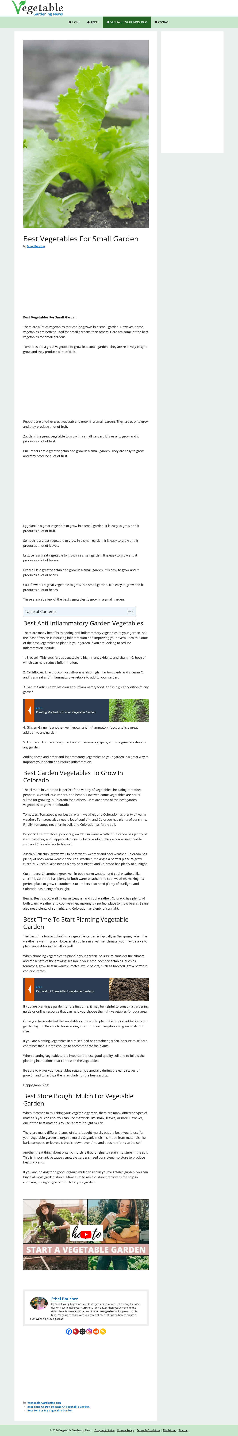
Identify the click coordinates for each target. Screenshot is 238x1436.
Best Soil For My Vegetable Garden (49, 1410)
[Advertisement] (86, 284)
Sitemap (183, 1430)
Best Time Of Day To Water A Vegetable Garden (58, 1406)
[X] (82, 1331)
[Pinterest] (76, 1331)
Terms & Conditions (148, 1430)
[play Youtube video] (86, 1234)
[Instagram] (89, 1331)
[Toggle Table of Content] (128, 611)
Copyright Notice (104, 1430)
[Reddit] (96, 1331)
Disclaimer (169, 1430)
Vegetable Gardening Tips (44, 1402)
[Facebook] (69, 1331)
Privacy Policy (125, 1430)
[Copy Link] (103, 1331)
